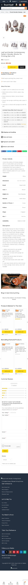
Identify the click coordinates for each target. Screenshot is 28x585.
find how (23, 124)
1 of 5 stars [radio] (10, 412)
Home (2, 12)
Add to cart (13, 67)
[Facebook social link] (3, 552)
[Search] (26, 8)
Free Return (13, 72)
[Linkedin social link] (21, 552)
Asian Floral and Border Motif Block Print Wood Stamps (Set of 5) (7, 315)
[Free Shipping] (1, 72)
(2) (21, 319)
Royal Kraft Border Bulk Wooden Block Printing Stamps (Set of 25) (7, 348)
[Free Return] (10, 72)
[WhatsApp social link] (24, 552)
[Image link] (11, 478)
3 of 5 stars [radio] (13, 412)
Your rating (5, 412)
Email (4, 438)
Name (4, 432)
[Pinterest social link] (17, 552)
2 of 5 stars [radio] (12, 412)
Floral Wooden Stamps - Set (17, 12)
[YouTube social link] (14, 552)
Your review (5, 415)
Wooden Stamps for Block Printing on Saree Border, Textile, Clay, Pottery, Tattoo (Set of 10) (20, 349)
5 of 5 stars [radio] (15, 412)
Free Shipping (6, 72)
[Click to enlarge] (3, 37)
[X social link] (6, 552)
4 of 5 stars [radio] (14, 412)
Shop (7, 12)
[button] (2, 27)
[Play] (14, 281)
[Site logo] (9, 4)
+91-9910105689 (6, 558)
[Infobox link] (23, 1)
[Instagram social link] (10, 552)
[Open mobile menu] (1, 4)
